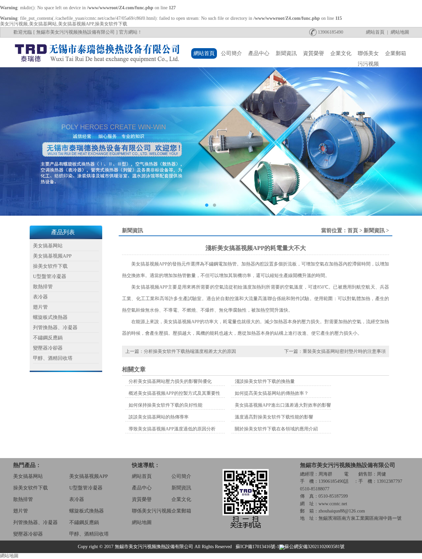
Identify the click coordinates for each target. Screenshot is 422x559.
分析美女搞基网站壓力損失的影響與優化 (170, 381)
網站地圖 (9, 555)
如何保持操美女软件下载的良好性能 (165, 405)
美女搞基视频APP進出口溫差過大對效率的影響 (283, 405)
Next (410, 141)
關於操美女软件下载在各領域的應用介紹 (276, 428)
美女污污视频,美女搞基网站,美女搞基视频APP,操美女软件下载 (63, 23)
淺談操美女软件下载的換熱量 (265, 381)
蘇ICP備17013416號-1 (257, 546)
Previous (11, 141)
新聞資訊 (374, 230)
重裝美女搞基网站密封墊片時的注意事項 (344, 351)
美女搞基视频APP (149, 287)
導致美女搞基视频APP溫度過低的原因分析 (172, 428)
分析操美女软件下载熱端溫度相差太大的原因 (190, 351)
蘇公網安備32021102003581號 (315, 546)
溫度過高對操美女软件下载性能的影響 (274, 417)
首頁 (352, 230)
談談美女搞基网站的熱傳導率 (159, 417)
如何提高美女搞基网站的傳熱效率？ (272, 393)
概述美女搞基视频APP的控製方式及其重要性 (174, 393)
